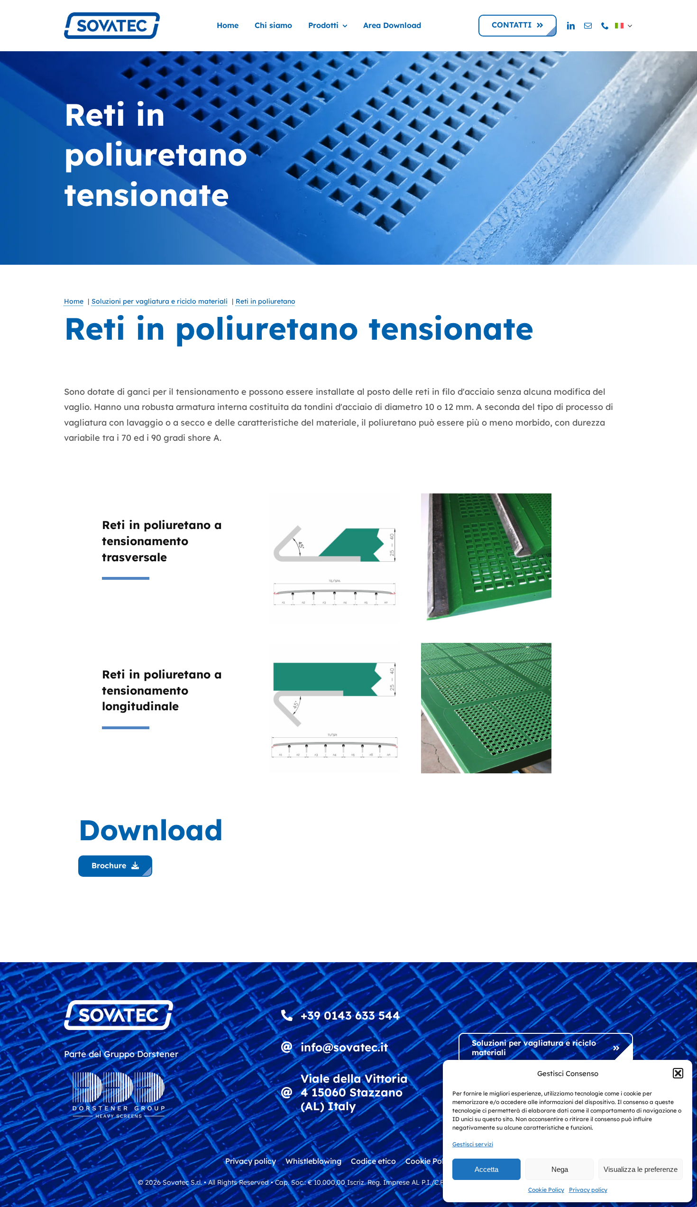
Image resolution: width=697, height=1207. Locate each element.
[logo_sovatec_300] (112, 16)
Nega (559, 1169)
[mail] (588, 25)
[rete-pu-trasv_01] (486, 497)
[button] (678, 1073)
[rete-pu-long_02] (334, 646)
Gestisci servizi (472, 1144)
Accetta (486, 1169)
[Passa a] (623, 25)
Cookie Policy (546, 1189)
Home (73, 301)
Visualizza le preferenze (641, 1169)
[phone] (605, 25)
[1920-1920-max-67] (486, 646)
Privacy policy (588, 1189)
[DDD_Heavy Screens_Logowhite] (118, 1065)
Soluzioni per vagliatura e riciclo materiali (160, 301)
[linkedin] (571, 25)
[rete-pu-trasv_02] (334, 497)
